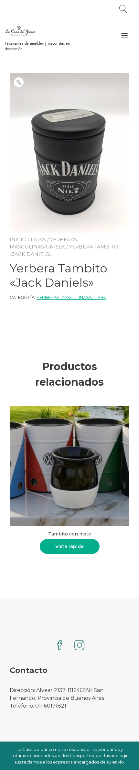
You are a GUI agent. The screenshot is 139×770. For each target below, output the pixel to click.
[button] (19, 82)
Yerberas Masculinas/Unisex (71, 297)
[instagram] (79, 646)
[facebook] (59, 646)
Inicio (18, 239)
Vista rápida (69, 546)
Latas (38, 239)
